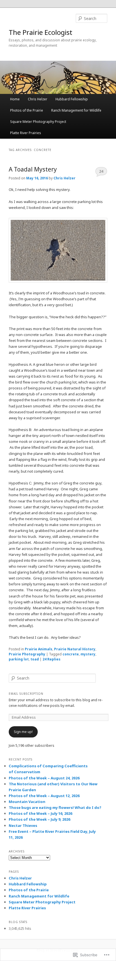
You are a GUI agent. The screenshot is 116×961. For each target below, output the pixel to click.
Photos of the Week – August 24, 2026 (44, 777)
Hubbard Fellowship (71, 99)
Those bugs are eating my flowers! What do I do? (55, 807)
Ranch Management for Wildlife (76, 110)
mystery (88, 654)
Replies (52, 659)
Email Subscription (26, 694)
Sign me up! (23, 731)
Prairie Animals (38, 649)
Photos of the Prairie (26, 110)
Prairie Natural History (74, 649)
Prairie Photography (27, 654)
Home (15, 99)
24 (101, 171)
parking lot (19, 659)
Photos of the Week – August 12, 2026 (44, 795)
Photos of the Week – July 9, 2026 (39, 819)
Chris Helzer (37, 99)
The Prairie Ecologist (40, 32)
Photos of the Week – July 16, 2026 (40, 813)
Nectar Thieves (23, 825)
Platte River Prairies (25, 132)
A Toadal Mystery (33, 169)
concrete (71, 654)
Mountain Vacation (27, 801)
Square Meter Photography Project (38, 121)
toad (34, 659)
